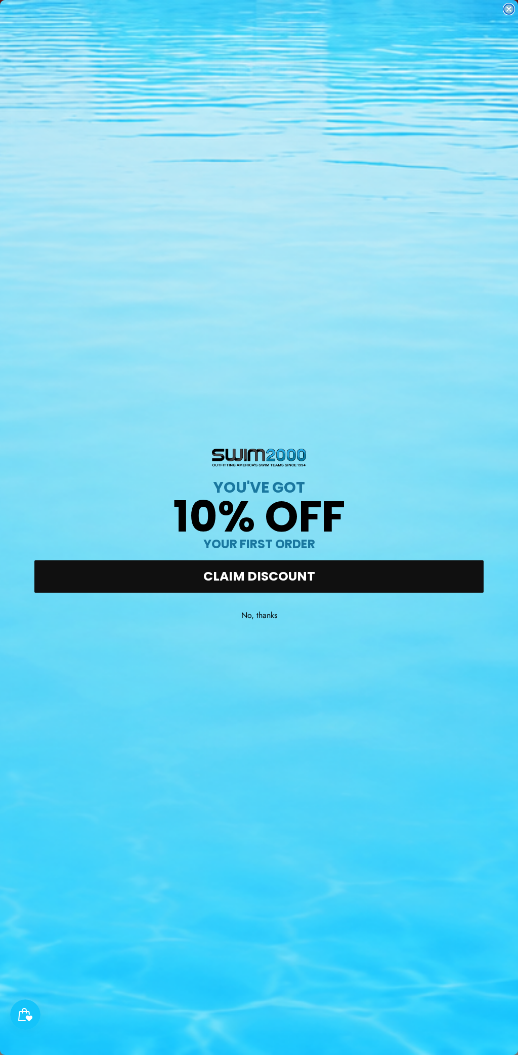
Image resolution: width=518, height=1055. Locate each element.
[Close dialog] (509, 9)
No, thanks (259, 615)
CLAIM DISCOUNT (259, 576)
